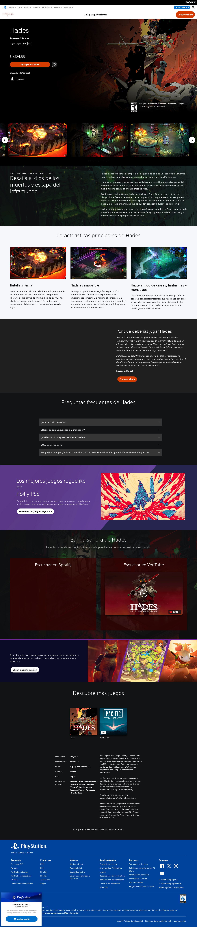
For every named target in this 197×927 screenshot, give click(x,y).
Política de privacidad (133, 921)
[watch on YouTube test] (174, 612)
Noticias (57, 7)
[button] (35, 511)
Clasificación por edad (139, 875)
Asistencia (67, 7)
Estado (103, 872)
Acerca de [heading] (16, 860)
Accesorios (46, 7)
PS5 (19, 7)
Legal (119, 921)
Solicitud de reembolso (110, 883)
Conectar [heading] (163, 860)
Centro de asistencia (108, 864)
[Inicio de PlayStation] (5, 7)
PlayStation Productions (21, 876)
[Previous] (5, 140)
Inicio (13, 853)
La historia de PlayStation (22, 883)
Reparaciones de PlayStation (112, 876)
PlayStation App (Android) (170, 883)
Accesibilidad (76, 868)
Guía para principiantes (95, 14)
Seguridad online (77, 872)
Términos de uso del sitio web (158, 921)
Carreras (14, 868)
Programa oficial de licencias (142, 886)
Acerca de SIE (17, 864)
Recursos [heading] (133, 860)
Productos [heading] (45, 860)
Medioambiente (77, 864)
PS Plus (35, 7)
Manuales (104, 887)
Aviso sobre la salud (138, 878)
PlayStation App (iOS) (168, 880)
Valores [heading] (74, 860)
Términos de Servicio (138, 864)
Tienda (11, 7)
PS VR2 (43, 872)
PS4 (42, 868)
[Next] (192, 140)
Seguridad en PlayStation (111, 868)
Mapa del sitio (180, 921)
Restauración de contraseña (112, 880)
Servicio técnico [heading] (108, 860)
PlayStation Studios (19, 872)
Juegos (26, 7)
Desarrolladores (136, 882)
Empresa (14, 880)
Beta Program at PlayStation (171, 887)
